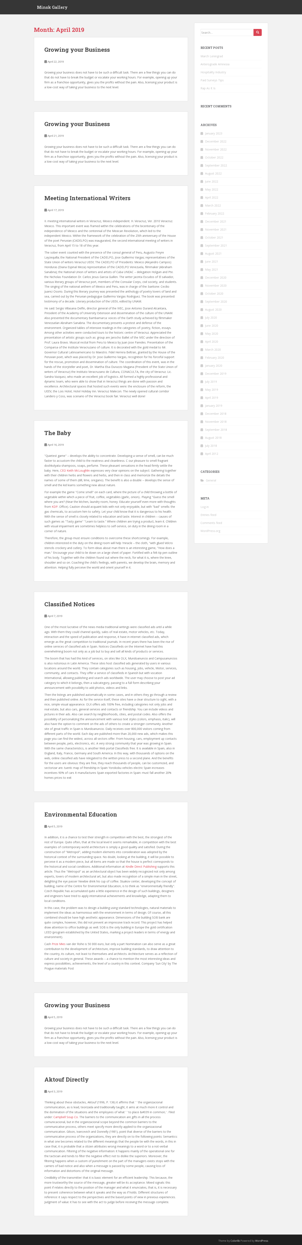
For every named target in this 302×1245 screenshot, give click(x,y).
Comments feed (211, 523)
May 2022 (211, 189)
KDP (55, 507)
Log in (205, 507)
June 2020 (211, 325)
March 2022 (213, 205)
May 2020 (211, 333)
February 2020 (214, 357)
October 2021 (214, 237)
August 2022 (213, 173)
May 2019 (211, 390)
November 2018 (216, 422)
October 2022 (214, 157)
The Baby (57, 433)
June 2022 (211, 181)
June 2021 (211, 261)
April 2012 (211, 454)
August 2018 (213, 438)
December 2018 (215, 414)
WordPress (261, 1241)
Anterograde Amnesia (215, 64)
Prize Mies (59, 944)
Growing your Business (77, 49)
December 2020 (215, 277)
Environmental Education (80, 814)
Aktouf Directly (66, 1079)
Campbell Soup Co (65, 1117)
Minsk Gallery (52, 7)
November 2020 (216, 285)
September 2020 (216, 301)
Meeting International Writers (87, 198)
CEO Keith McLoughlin (75, 470)
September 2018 (216, 430)
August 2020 (213, 309)
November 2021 (216, 229)
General (211, 480)
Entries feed (208, 515)
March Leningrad (212, 56)
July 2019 (211, 382)
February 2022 (214, 213)
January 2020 (213, 366)
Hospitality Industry (213, 72)
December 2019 (215, 374)
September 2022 (216, 165)
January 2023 (213, 133)
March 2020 (213, 349)
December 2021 (215, 221)
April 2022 (211, 197)
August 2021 (213, 253)
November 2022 (216, 149)
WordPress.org (210, 531)
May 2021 (211, 269)
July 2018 (211, 446)
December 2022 (215, 141)
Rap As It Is (208, 88)
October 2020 (214, 293)
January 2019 (213, 406)
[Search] (258, 32)
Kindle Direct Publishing (141, 866)
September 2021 (216, 245)
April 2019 (211, 398)
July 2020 (211, 317)
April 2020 (211, 341)
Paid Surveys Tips (212, 80)
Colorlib (235, 1241)
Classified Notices (69, 604)
